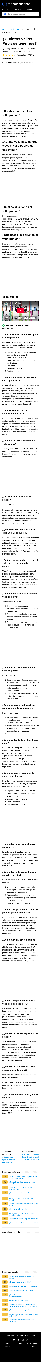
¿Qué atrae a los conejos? (18, 1209)
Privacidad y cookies (32, 1345)
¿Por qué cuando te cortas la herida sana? (22, 1183)
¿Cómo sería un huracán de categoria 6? (23, 1194)
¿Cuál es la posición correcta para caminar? (21, 1320)
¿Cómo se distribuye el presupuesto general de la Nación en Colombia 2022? (24, 1305)
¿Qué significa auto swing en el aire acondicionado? (22, 1214)
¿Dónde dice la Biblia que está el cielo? (23, 1223)
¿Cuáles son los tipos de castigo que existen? (8, 1159)
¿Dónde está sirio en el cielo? (20, 1282)
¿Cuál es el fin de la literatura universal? (23, 1286)
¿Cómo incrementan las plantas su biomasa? (21, 1277)
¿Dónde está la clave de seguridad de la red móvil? (23, 1315)
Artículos (5, 9)
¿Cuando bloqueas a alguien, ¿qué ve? (23, 1219)
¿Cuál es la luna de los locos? (20, 1300)
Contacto (18, 1344)
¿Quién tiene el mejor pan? (19, 1310)
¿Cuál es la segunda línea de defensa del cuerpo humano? (30, 1157)
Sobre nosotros (7, 1345)
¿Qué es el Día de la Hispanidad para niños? (22, 1199)
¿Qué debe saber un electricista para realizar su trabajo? (22, 1296)
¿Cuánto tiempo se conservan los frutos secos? (23, 1204)
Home (5, 29)
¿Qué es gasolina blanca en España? (22, 1290)
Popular (29, 9)
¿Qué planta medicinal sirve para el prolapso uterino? (22, 1188)
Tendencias (17, 9)
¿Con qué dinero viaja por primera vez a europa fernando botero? (23, 1177)
